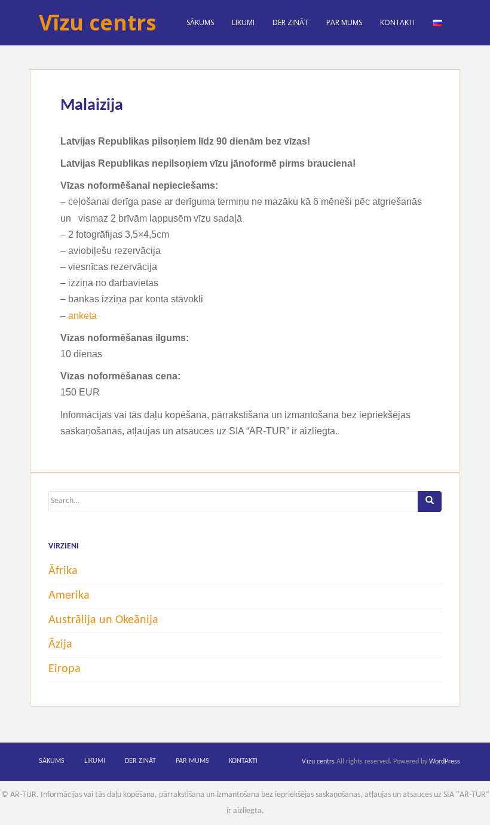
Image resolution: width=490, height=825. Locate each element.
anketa (82, 316)
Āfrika (63, 571)
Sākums (200, 22)
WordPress (444, 761)
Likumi (243, 22)
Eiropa (64, 669)
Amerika (69, 596)
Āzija (60, 645)
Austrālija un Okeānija (103, 620)
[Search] (430, 501)
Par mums (344, 22)
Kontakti (397, 22)
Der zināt (290, 22)
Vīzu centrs (98, 22)
